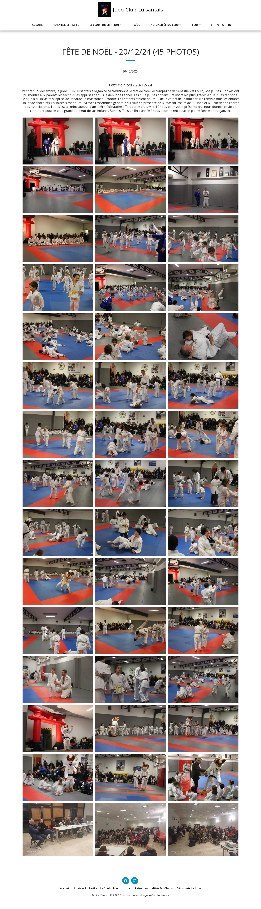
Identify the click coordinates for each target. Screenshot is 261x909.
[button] (105, 24)
